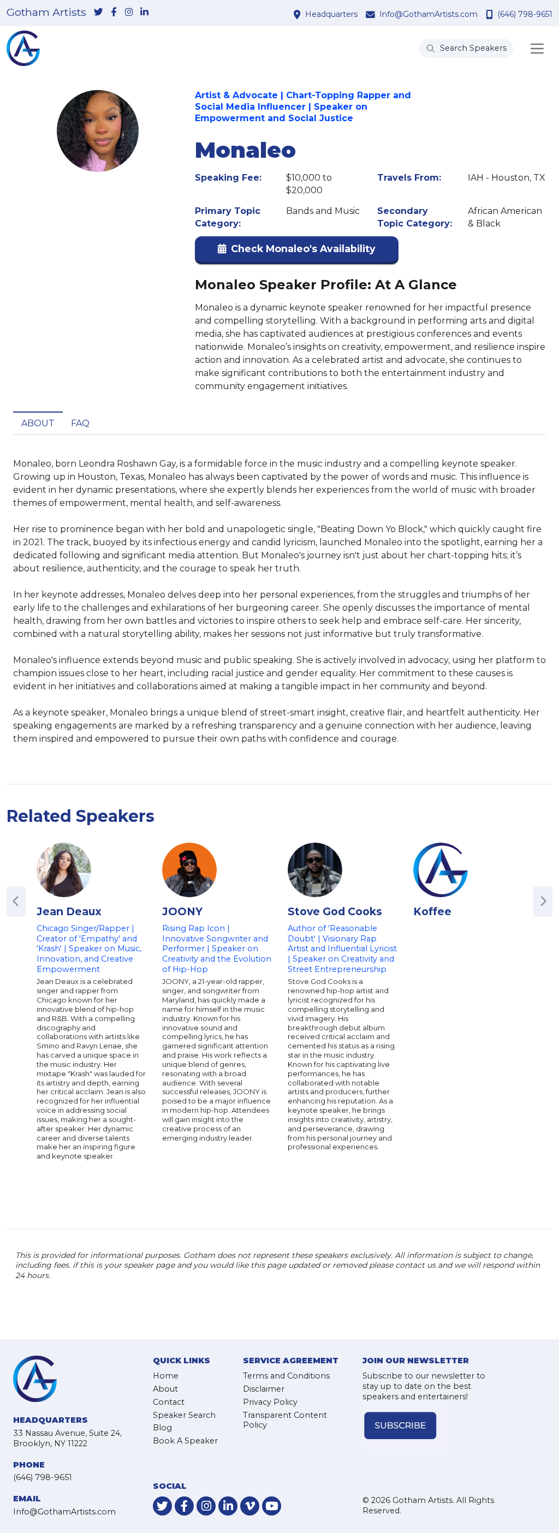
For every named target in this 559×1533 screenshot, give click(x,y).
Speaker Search (184, 1415)
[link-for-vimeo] (249, 1506)
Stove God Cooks (335, 911)
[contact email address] (372, 14)
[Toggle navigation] (537, 48)
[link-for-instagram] (128, 12)
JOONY (182, 911)
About (38, 423)
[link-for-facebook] (113, 12)
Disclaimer (263, 1389)
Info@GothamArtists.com (428, 14)
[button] (297, 251)
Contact (169, 1402)
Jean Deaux (69, 911)
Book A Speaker (185, 1441)
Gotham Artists (46, 13)
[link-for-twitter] (98, 12)
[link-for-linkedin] (144, 12)
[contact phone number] (491, 14)
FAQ (80, 423)
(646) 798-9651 (524, 14)
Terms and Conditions (286, 1376)
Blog (162, 1428)
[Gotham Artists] (23, 48)
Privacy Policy (270, 1402)
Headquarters (331, 14)
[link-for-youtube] (271, 1506)
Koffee (432, 911)
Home (166, 1376)
